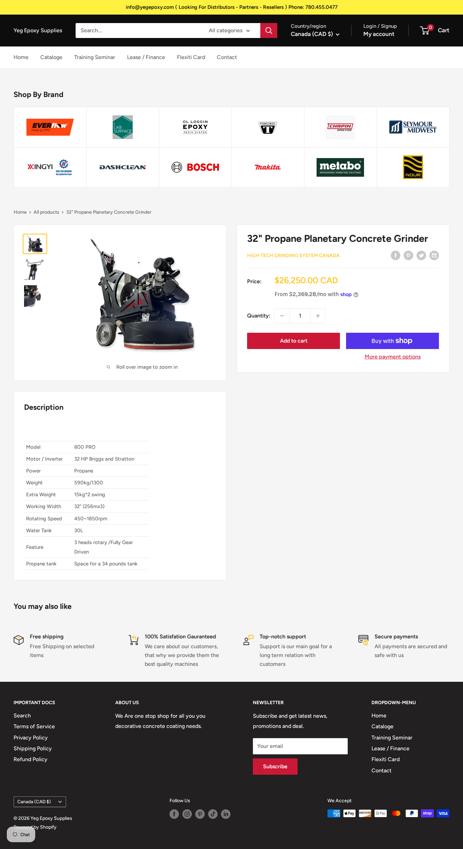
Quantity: (258, 315)
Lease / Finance (146, 57)
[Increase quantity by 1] (318, 316)
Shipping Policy (33, 748)
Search (22, 715)
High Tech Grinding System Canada (293, 255)
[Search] (268, 30)
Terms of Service (34, 726)
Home (21, 57)
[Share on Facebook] (395, 255)
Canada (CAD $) (34, 801)
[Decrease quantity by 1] (282, 316)
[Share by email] (434, 255)
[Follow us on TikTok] (213, 814)
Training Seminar (94, 57)
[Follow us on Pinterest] (200, 814)
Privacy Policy (31, 737)
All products (46, 212)
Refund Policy (30, 759)
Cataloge (51, 57)
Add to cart (293, 340)
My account (379, 34)
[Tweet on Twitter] (421, 255)
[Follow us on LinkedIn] (225, 814)
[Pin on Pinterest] (408, 255)
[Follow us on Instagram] (187, 814)
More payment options (393, 356)
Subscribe (275, 766)
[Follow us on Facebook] (174, 814)
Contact (227, 57)
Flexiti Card (191, 57)
